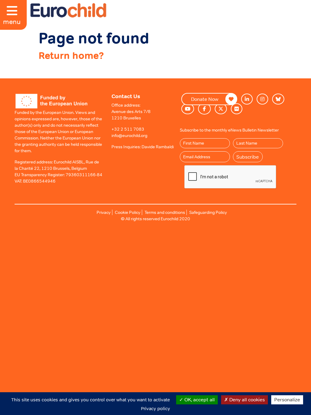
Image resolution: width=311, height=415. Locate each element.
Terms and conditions (165, 212)
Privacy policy (155, 408)
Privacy (104, 212)
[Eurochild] (68, 10)
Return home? (71, 56)
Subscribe (247, 157)
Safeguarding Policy (208, 212)
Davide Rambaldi (158, 146)
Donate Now (204, 99)
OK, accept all (199, 399)
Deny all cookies (246, 399)
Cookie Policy (127, 212)
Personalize (287, 399)
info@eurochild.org (129, 135)
